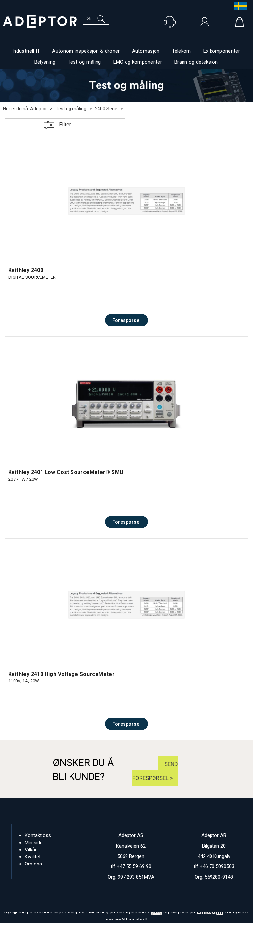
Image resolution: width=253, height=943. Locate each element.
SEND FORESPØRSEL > (155, 771)
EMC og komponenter (137, 62)
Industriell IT (26, 51)
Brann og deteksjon (196, 62)
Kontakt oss (38, 835)
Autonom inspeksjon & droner (86, 51)
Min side (33, 843)
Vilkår (31, 850)
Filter (65, 124)
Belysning (45, 62)
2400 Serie (106, 108)
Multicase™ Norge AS (178, 936)
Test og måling (84, 62)
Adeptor (38, 108)
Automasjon (146, 51)
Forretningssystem (73, 936)
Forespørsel (126, 320)
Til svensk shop (238, 6)
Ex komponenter (221, 51)
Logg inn (204, 23)
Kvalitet (33, 857)
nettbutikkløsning (118, 936)
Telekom (181, 51)
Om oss (33, 864)
